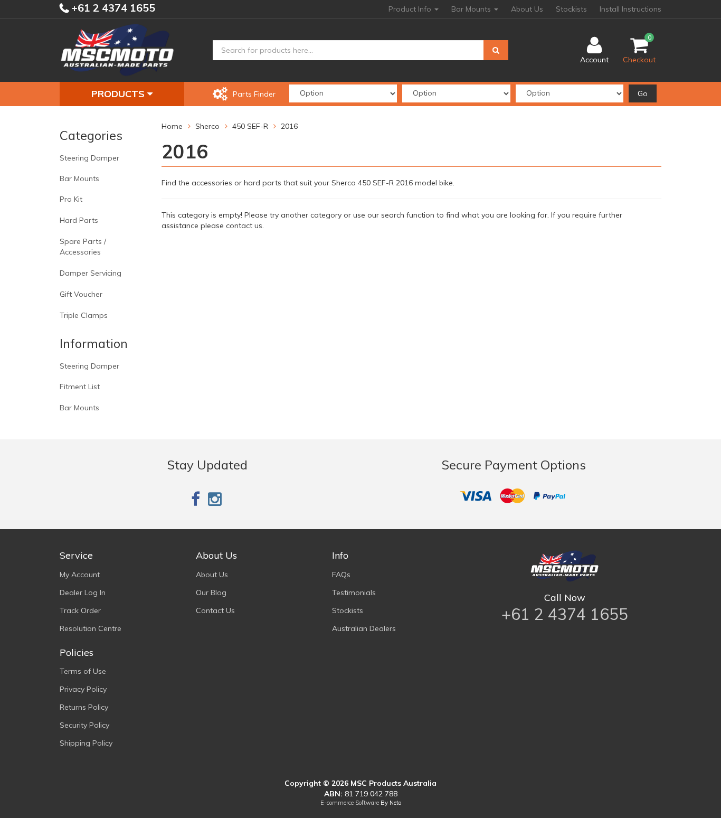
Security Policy (84, 725)
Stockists (571, 9)
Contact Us (215, 610)
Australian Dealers (364, 628)
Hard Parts (79, 220)
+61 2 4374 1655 (112, 7)
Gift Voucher (81, 294)
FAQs (341, 574)
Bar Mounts (472, 9)
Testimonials (354, 592)
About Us (527, 9)
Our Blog (211, 592)
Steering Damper (89, 158)
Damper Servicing (90, 273)
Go (643, 93)
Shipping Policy (86, 743)
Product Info (410, 9)
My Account (80, 574)
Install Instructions (630, 9)
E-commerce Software (349, 802)
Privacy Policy (83, 689)
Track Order (80, 610)
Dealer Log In (83, 592)
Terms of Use (83, 671)
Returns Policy (84, 707)
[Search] (495, 50)
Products (119, 94)
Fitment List (80, 386)
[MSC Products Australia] (117, 49)
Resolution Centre (90, 628)
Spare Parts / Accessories (83, 247)
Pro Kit (71, 199)
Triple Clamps (84, 315)
